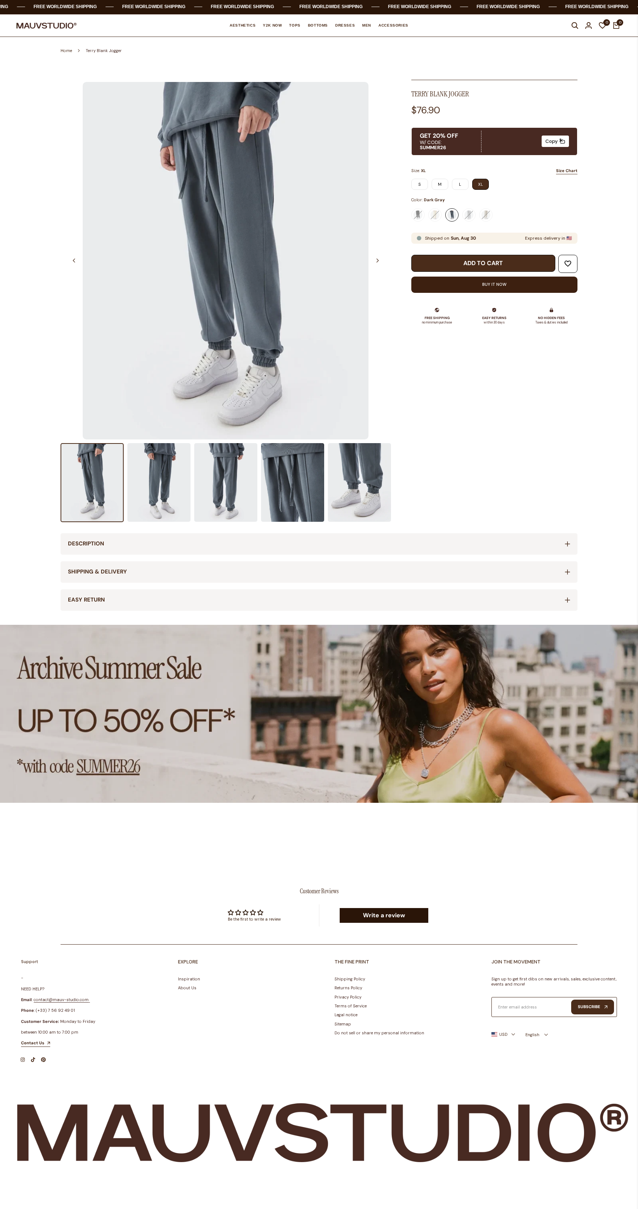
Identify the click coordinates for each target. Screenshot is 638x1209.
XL (480, 184)
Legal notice (346, 1014)
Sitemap (343, 1024)
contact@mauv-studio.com (61, 999)
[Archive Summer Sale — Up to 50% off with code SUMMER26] (319, 714)
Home (66, 50)
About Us (187, 987)
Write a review (384, 915)
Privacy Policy (348, 997)
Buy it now (494, 284)
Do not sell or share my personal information (379, 1032)
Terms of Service (351, 1005)
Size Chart (566, 170)
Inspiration (189, 979)
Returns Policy (348, 987)
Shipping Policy (350, 979)
